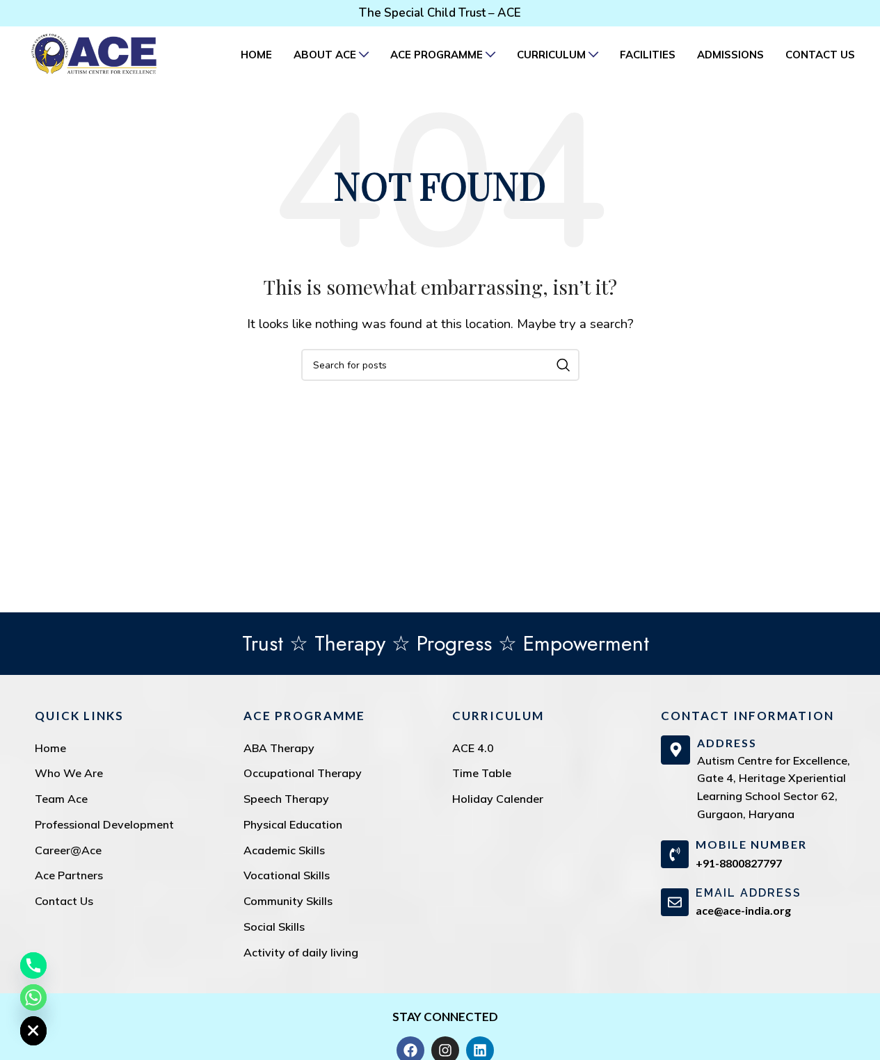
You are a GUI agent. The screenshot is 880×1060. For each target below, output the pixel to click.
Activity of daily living (300, 952)
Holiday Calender (497, 799)
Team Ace (61, 799)
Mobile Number (751, 844)
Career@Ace (68, 850)
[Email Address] (675, 902)
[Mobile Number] (675, 854)
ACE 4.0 (473, 748)
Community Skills (288, 901)
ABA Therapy (278, 748)
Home (50, 748)
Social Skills (274, 926)
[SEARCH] (563, 365)
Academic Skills (284, 850)
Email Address (748, 892)
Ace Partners (69, 875)
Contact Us (64, 901)
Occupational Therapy (302, 773)
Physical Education (292, 824)
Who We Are (69, 773)
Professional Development (104, 824)
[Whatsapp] (33, 997)
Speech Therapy (286, 799)
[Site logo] (94, 53)
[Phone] (33, 965)
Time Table (481, 773)
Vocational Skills (286, 875)
